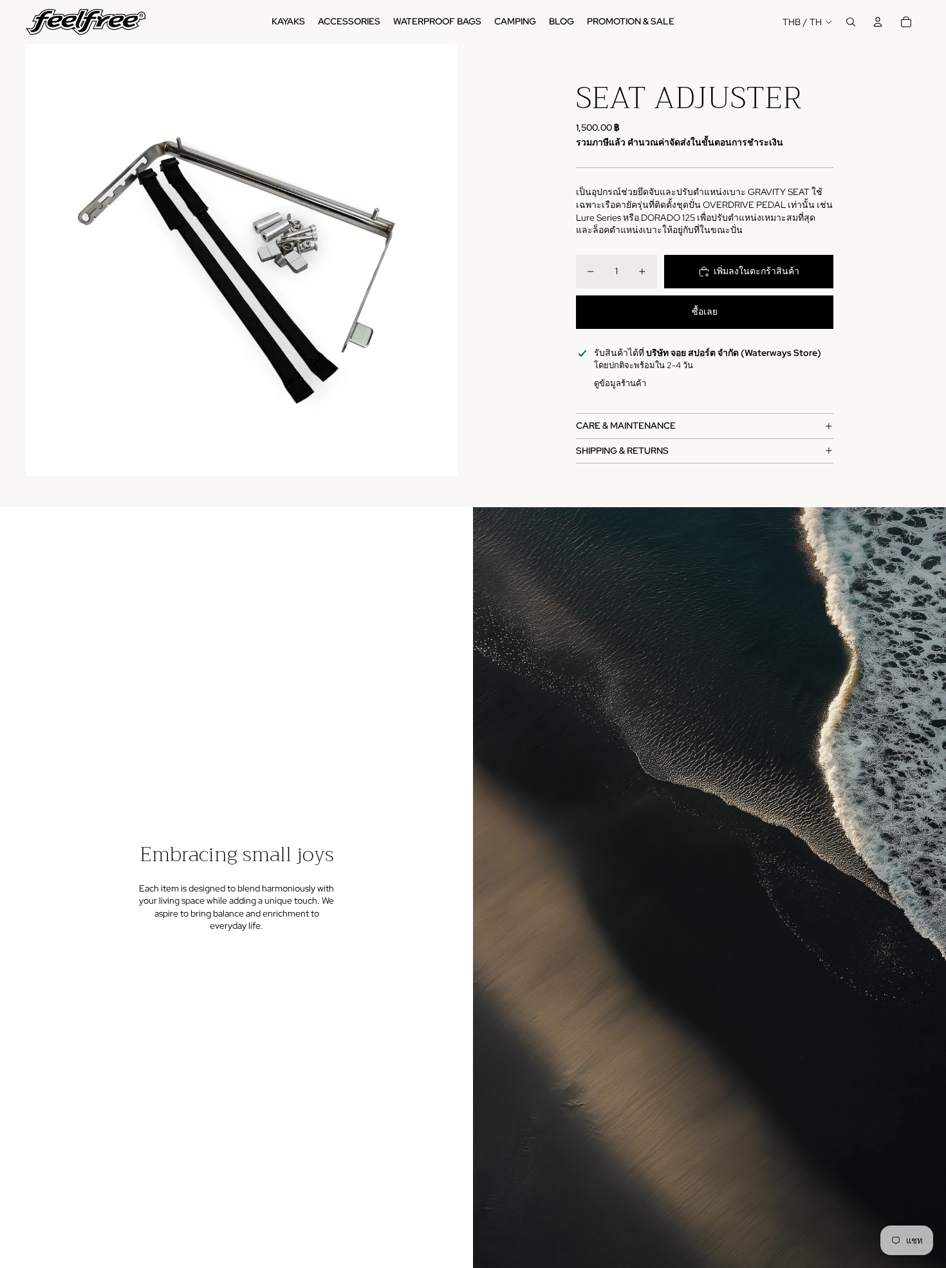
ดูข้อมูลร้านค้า (620, 383)
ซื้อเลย (705, 311)
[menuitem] (288, 22)
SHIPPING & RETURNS (622, 450)
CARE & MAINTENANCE (626, 425)
